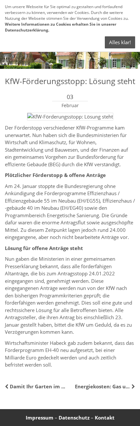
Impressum (39, 417)
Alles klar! (120, 42)
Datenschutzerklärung (26, 30)
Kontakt (105, 417)
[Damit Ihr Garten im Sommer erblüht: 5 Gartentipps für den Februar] (7, 386)
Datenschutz (74, 417)
